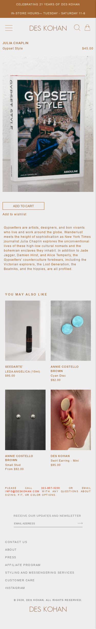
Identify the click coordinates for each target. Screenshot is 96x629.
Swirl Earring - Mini (65, 460)
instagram (15, 588)
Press (10, 557)
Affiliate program (23, 565)
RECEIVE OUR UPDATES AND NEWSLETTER (47, 515)
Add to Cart (23, 206)
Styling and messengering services (39, 572)
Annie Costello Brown (65, 369)
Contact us (16, 542)
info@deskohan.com (22, 491)
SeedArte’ (14, 366)
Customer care (20, 580)
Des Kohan (60, 456)
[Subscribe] (80, 523)
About (11, 549)
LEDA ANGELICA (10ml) (22, 371)
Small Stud (13, 465)
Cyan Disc (58, 375)
